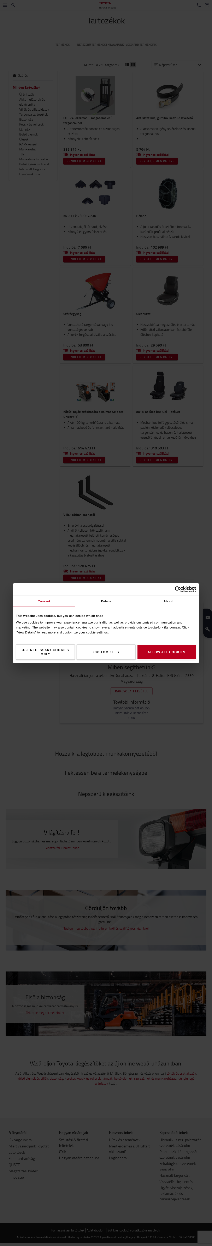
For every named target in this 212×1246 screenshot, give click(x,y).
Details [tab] (106, 601)
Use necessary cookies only (45, 652)
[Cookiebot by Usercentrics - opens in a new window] (178, 589)
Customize (103, 652)
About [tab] (168, 601)
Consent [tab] (44, 601)
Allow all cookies (166, 652)
